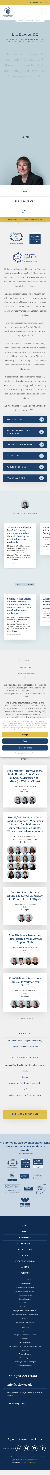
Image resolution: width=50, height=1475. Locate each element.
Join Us (25, 1267)
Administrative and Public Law (25, 1280)
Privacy (28, 753)
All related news (25, 585)
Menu (44, 12)
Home (25, 1226)
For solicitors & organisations (19, 219)
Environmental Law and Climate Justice (25, 1314)
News (25, 1255)
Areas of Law (25, 1249)
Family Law (25, 1318)
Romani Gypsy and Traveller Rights (25, 1362)
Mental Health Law (25, 1342)
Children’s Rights (25, 1284)
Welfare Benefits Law (25, 1365)
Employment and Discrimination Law (25, 1310)
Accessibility (8, 1456)
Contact (25, 1273)
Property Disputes (25, 1354)
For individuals (36, 219)
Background (25, 661)
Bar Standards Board (30, 1459)
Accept (25, 734)
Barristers (25, 1237)
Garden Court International (25, 1322)
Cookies (20, 753)
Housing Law (25, 1327)
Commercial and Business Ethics (25, 1291)
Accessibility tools (39, 2)
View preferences (25, 748)
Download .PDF (26, 201)
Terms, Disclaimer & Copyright (36, 1456)
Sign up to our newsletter (25, 1439)
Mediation (25, 1338)
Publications (25, 667)
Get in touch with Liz (25, 1114)
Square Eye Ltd (32, 1463)
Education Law (25, 1307)
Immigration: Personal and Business (25, 1335)
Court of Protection (25, 1299)
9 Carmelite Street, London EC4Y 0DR (24, 1394)
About (25, 1232)
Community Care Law (25, 1295)
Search (33, 12)
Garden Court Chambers (8, 12)
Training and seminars (25, 673)
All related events (25, 1018)
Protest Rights (25, 1358)
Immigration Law (25, 1331)
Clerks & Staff (25, 1243)
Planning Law (25, 1350)
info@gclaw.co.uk (19, 1384)
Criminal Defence (25, 1303)
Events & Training (25, 1261)
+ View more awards (25, 1154)
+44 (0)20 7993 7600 (38, 12)
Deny (25, 741)
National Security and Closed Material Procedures (25, 1346)
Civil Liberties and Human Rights (25, 1287)
